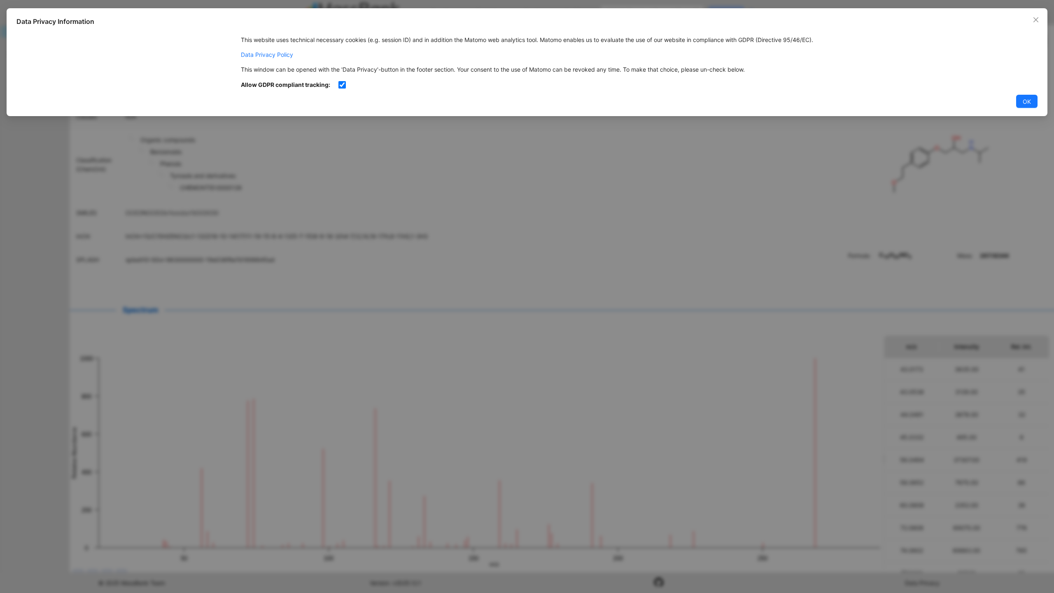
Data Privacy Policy (267, 54)
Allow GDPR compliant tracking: (285, 84)
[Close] (1035, 19)
